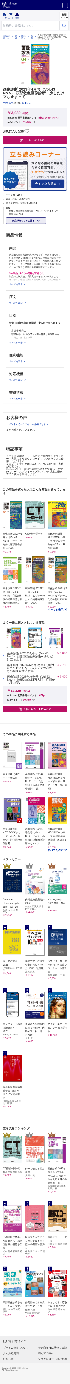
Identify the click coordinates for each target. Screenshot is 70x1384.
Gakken (26, 103)
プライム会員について (16, 1347)
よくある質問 (11, 1353)
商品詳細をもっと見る (23, 220)
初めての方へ (46, 1353)
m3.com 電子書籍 (6, 37)
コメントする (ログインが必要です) (26, 424)
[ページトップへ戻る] (64, 1378)
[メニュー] (65, 5)
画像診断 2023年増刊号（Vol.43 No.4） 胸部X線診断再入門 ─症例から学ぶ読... (31, 679)
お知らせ (8, 1359)
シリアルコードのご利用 (52, 1359)
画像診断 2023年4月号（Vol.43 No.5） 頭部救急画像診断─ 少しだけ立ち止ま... (30, 656)
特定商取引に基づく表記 (52, 1347)
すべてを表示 (56, 609)
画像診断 (32, 37)
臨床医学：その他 (23, 37)
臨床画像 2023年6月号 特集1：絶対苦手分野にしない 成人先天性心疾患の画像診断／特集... (30, 668)
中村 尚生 (8, 103)
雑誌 (16, 37)
